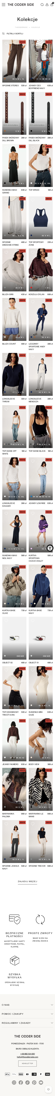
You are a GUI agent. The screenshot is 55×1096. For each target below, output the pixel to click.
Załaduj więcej (27, 881)
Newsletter (27, 1063)
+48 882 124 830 (27, 1053)
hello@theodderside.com (27, 1056)
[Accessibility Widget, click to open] (50, 548)
